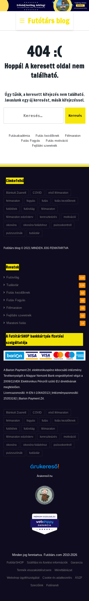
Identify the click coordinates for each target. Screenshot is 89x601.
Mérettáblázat (63, 570)
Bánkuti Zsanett (16, 192)
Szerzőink (36, 585)
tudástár (34, 233)
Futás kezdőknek (47, 135)
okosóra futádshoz (35, 225)
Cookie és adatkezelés (57, 577)
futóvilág (29, 209)
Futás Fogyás (30, 140)
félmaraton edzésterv (19, 217)
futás (45, 200)
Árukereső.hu (44, 475)
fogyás (31, 200)
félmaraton (48, 209)
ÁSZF (78, 577)
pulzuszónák (14, 233)
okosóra (11, 225)
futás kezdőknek (65, 200)
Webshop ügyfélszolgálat (23, 577)
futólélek (11, 209)
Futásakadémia (19, 135)
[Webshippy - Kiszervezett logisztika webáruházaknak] (44, 525)
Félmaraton (72, 135)
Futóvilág (12, 277)
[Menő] (22, 22)
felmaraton (13, 200)
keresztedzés (48, 217)
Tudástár (12, 285)
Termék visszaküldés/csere (34, 570)
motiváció (70, 217)
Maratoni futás (16, 323)
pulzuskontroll (63, 225)
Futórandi (52, 585)
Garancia (77, 562)
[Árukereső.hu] (44, 469)
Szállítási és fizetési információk (47, 562)
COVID (37, 192)
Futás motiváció (57, 140)
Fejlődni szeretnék (44, 145)
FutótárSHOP (15, 562)
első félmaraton (58, 192)
